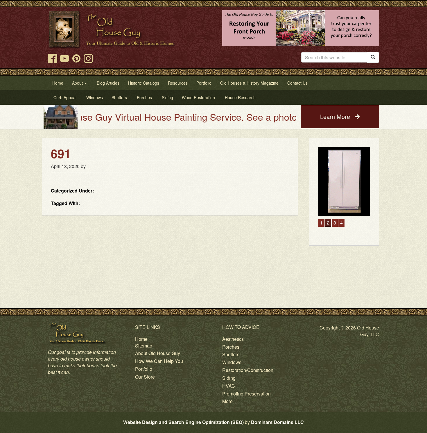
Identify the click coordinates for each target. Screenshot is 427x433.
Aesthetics (233, 339)
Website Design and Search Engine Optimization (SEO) (183, 422)
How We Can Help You (159, 361)
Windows (231, 362)
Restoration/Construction (247, 370)
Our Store (145, 376)
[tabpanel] (339, 181)
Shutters (230, 354)
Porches (230, 346)
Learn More (336, 116)
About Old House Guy (157, 353)
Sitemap (143, 345)
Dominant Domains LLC (277, 422)
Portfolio (143, 369)
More (227, 401)
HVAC (228, 385)
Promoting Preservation (246, 393)
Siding (229, 378)
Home (141, 339)
